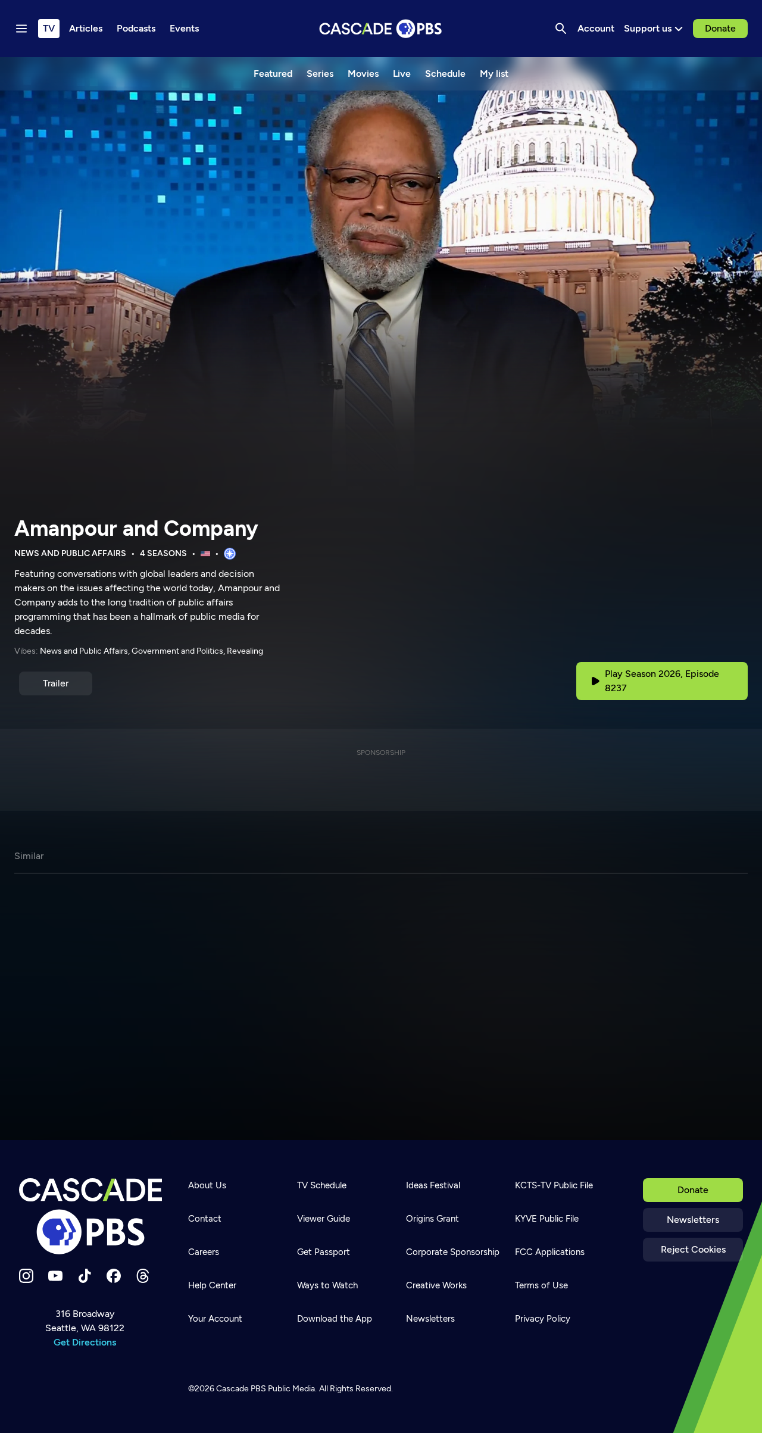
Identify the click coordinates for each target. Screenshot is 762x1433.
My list (494, 73)
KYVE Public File (547, 1218)
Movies (363, 73)
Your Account (215, 1318)
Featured (273, 73)
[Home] (90, 1216)
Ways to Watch (327, 1285)
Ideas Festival (433, 1185)
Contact (204, 1218)
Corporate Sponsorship (452, 1252)
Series (320, 73)
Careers (203, 1252)
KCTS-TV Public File (554, 1185)
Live (402, 73)
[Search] (561, 28)
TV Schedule (321, 1185)
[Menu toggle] (21, 28)
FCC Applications (550, 1252)
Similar (28, 855)
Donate (720, 28)
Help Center (212, 1285)
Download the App (334, 1318)
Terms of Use (541, 1285)
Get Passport (323, 1252)
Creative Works (436, 1285)
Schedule (445, 73)
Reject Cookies (693, 1249)
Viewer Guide (323, 1218)
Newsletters (693, 1219)
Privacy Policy (542, 1318)
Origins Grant (432, 1218)
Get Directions (85, 1342)
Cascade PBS (241, 1389)
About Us (207, 1185)
